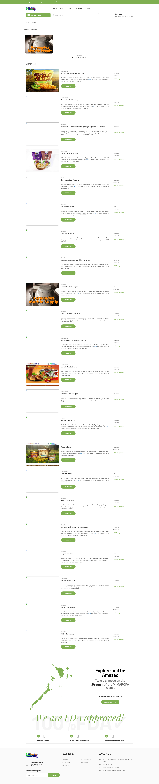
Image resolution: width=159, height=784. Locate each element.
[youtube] (104, 774)
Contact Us (65, 759)
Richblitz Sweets (66, 474)
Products (70, 8)
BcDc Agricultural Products (70, 180)
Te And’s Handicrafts (68, 580)
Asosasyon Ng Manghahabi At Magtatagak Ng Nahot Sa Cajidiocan (83, 127)
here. (89, 79)
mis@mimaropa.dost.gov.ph (35, 2)
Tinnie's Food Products (68, 607)
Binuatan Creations (67, 207)
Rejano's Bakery (66, 447)
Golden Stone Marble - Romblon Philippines (75, 260)
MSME (62, 8)
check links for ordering (79, 740)
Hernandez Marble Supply (79, 57)
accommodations (110, 702)
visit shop (68, 86)
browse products (44, 740)
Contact (88, 8)
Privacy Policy (66, 762)
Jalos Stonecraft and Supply (70, 313)
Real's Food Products (68, 420)
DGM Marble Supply (67, 233)
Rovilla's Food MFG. (67, 500)
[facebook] (100, 774)
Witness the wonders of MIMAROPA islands (59, 2)
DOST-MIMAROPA (86, 759)
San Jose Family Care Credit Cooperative (74, 527)
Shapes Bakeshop (67, 554)
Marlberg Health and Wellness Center (73, 340)
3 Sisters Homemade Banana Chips (72, 73)
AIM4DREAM (84, 762)
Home (55, 8)
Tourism (79, 8)
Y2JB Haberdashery (67, 634)
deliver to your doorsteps (115, 740)
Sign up (54, 775)
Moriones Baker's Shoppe (69, 394)
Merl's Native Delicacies (69, 367)
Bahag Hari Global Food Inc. (70, 153)
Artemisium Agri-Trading (69, 100)
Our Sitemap (65, 765)
